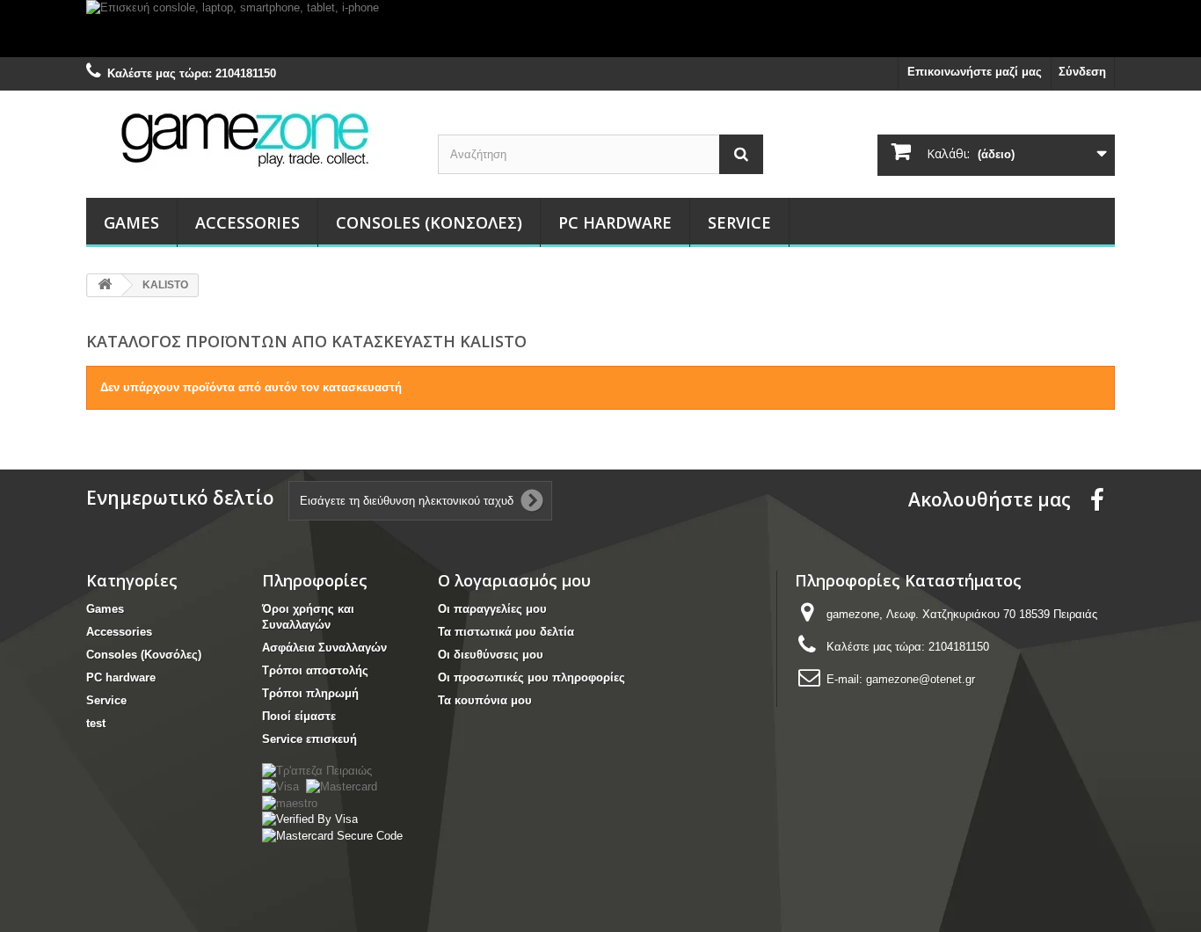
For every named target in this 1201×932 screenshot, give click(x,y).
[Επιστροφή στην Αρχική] (104, 285)
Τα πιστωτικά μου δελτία (506, 631)
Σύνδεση (1082, 71)
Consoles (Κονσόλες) (429, 222)
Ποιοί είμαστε (299, 716)
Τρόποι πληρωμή (310, 693)
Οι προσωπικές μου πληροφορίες (531, 677)
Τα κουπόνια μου (485, 700)
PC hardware (615, 222)
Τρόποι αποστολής (315, 670)
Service (739, 222)
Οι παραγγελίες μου (492, 608)
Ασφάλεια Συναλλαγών (324, 647)
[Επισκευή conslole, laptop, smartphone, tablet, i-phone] (600, 28)
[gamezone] (248, 138)
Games (131, 222)
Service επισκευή (309, 739)
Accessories (247, 222)
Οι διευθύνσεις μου (490, 654)
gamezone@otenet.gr (920, 679)
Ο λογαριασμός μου (514, 580)
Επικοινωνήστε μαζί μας (974, 71)
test (96, 723)
